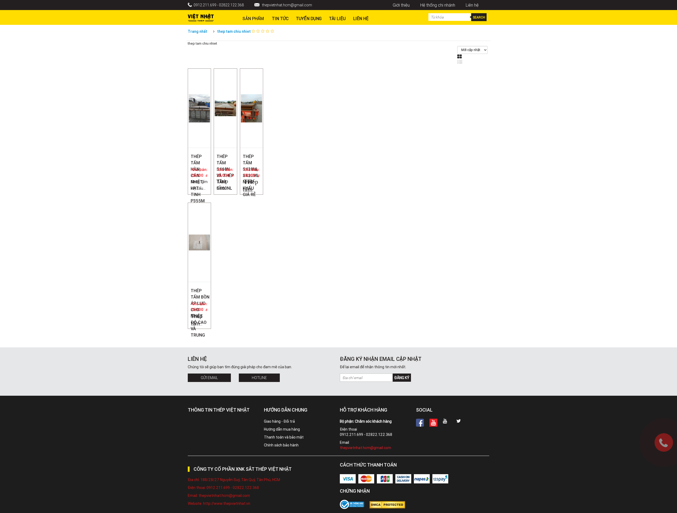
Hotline (259, 377)
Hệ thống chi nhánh (437, 5)
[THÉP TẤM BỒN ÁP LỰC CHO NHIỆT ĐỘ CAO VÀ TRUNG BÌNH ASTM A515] (199, 211)
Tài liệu (337, 18)
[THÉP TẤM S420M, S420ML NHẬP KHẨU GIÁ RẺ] (251, 83)
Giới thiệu (401, 5)
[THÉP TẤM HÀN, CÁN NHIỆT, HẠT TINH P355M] (199, 83)
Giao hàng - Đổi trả (279, 421)
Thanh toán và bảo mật (284, 437)
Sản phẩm (253, 18)
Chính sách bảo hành (281, 445)
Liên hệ (472, 5)
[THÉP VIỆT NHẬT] (201, 16)
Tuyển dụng (309, 18)
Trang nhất (197, 31)
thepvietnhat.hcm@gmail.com (287, 5)
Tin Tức (280, 18)
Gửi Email (209, 377)
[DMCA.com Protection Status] (389, 505)
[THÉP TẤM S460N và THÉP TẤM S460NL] (225, 77)
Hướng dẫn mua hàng (282, 429)
